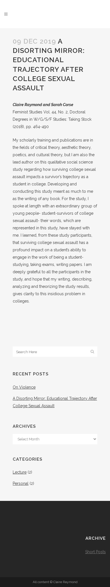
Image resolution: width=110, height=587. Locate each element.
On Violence (24, 387)
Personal (20, 483)
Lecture (20, 472)
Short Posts (95, 552)
